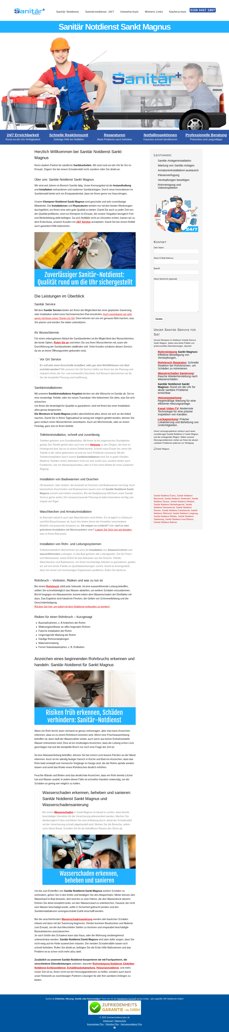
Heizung (95, 444)
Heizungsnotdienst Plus (131, 1024)
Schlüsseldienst (56, 967)
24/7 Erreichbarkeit (23, 135)
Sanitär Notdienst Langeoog (185, 513)
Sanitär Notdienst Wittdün (165, 516)
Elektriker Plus (112, 1024)
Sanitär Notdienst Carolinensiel (176, 510)
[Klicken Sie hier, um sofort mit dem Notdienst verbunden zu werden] (72, 606)
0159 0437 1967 (202, 10)
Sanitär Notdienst (67, 11)
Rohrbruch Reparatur (172, 362)
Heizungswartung (169, 397)
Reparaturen (114, 135)
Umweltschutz (129, 11)
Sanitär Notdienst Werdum (182, 501)
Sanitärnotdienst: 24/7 (99, 11)
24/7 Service (83, 222)
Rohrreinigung (167, 351)
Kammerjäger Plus (95, 1024)
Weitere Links (154, 11)
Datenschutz (120, 1021)
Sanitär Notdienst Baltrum (165, 522)
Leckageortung (168, 419)
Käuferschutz (177, 11)
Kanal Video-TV (168, 408)
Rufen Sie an (61, 342)
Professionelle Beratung (206, 135)
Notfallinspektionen (160, 135)
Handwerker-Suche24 (126, 999)
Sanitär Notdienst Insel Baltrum (179, 519)
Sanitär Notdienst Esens (165, 495)
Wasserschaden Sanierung (175, 373)
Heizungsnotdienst (107, 967)
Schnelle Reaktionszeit (68, 135)
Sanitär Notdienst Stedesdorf (178, 498)
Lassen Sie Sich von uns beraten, (113, 529)
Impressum (108, 1021)
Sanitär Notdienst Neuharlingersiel (169, 504)
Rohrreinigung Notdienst (107, 963)
